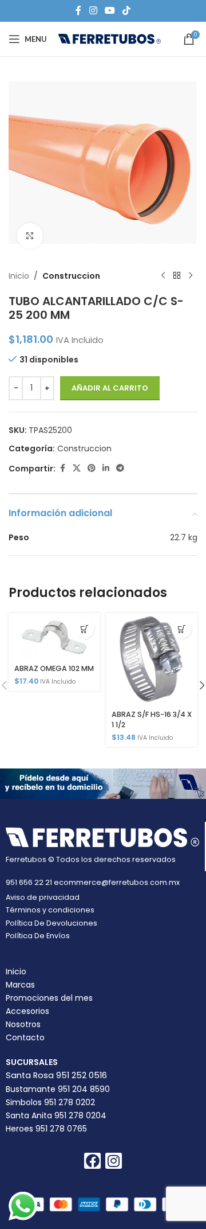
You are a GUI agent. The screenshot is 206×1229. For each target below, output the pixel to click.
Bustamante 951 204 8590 (58, 1089)
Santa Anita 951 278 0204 (56, 1115)
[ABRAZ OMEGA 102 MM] (54, 636)
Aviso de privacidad (43, 897)
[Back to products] (177, 276)
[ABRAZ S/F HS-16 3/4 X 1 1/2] (151, 659)
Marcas (20, 984)
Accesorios (27, 1011)
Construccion (71, 276)
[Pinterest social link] (91, 468)
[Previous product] (163, 276)
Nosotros (23, 1024)
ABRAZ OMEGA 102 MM (54, 668)
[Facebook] (92, 1161)
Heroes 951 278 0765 (46, 1128)
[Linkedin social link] (106, 468)
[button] (84, 629)
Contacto (25, 1037)
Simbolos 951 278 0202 (50, 1102)
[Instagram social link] (93, 10)
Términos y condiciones (50, 910)
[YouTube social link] (109, 10)
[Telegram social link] (120, 468)
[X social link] (76, 468)
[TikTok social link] (126, 10)
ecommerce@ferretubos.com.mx (117, 882)
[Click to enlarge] (30, 236)
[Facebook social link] (78, 10)
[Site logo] (109, 38)
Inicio (19, 276)
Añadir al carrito (110, 388)
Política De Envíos (38, 936)
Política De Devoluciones (51, 923)
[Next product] (190, 276)
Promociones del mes (49, 998)
